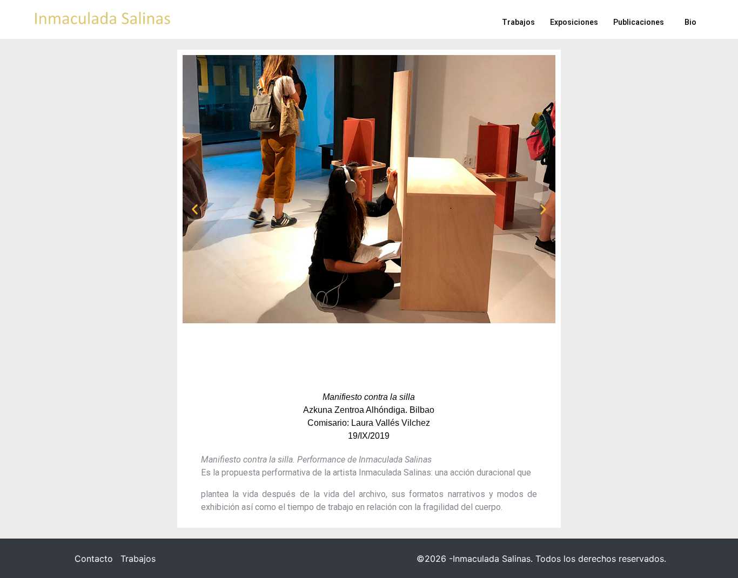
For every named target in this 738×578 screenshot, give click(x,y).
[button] (195, 209)
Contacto (94, 558)
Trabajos (138, 558)
